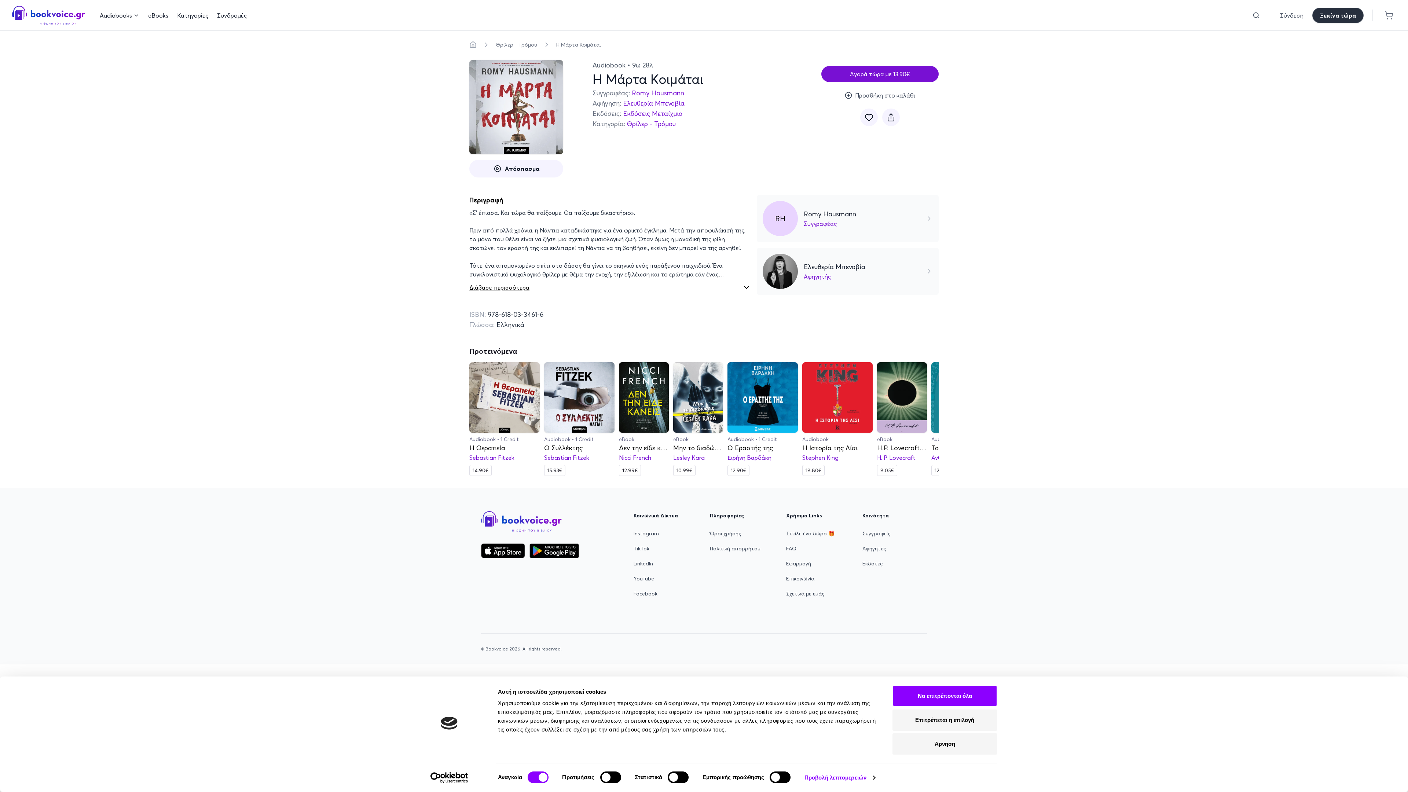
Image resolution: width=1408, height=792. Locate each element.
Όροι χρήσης (725, 533)
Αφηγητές (874, 548)
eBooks (158, 15)
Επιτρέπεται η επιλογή (944, 720)
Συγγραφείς (876, 533)
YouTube (644, 578)
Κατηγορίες (192, 15)
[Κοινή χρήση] (891, 117)
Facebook (645, 593)
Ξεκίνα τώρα (1338, 15)
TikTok (641, 548)
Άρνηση (945, 744)
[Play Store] (554, 550)
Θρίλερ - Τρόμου (516, 44)
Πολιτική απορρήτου (735, 548)
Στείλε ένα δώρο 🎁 (810, 533)
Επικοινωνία (800, 578)
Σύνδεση (1292, 15)
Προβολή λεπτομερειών (835, 777)
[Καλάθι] (1389, 15)
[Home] (473, 44)
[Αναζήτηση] (1256, 15)
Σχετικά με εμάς (805, 593)
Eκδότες (872, 563)
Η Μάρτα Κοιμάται (578, 44)
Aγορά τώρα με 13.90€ (880, 74)
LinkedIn (643, 563)
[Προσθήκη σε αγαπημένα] (869, 117)
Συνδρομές (232, 15)
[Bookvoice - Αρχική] (48, 15)
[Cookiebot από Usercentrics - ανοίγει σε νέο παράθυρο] (449, 777)
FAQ (791, 548)
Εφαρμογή (798, 563)
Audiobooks (116, 15)
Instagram (646, 533)
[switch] (610, 777)
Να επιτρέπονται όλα (945, 696)
